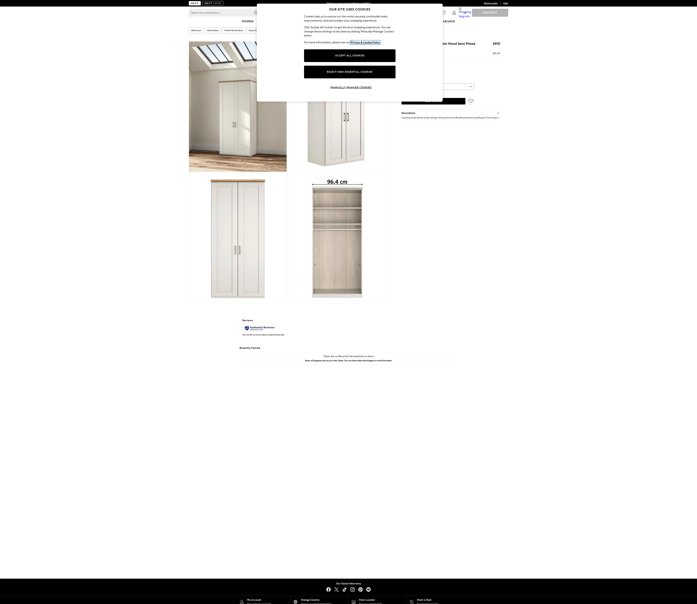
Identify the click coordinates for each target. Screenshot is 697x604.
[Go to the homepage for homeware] (213, 3)
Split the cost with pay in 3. (348, 3)
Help (505, 3)
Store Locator (491, 3)
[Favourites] (443, 13)
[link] (454, 13)
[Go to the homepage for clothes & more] (195, 3)
